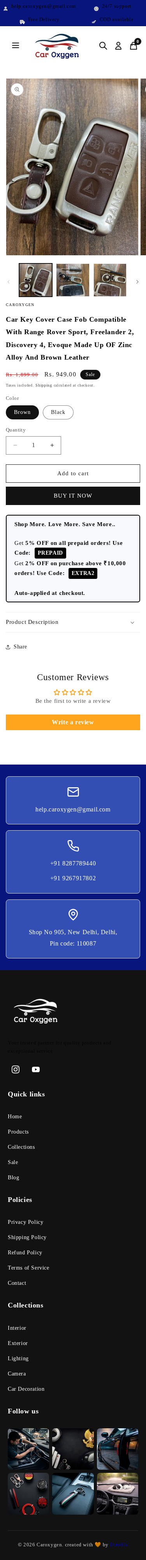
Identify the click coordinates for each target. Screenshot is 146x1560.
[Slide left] (8, 281)
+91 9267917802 (73, 878)
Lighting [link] (18, 1358)
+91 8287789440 (73, 863)
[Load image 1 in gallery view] (35, 280)
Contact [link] (17, 1283)
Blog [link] (13, 1177)
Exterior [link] (18, 1343)
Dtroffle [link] (118, 1544)
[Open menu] (15, 46)
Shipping (43, 385)
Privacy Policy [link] (25, 1222)
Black (58, 412)
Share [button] (20, 647)
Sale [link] (13, 1162)
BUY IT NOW (73, 496)
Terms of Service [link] (28, 1268)
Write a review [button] (73, 722)
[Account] (118, 45)
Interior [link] (17, 1328)
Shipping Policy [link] (27, 1237)
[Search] (103, 45)
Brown (22, 412)
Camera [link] (17, 1374)
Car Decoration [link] (26, 1389)
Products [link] (18, 1132)
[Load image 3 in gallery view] (110, 280)
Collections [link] (21, 1147)
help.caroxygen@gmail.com (72, 809)
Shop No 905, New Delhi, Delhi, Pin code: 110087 (73, 938)
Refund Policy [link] (25, 1253)
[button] (73, 622)
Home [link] (15, 1116)
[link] (73, 1013)
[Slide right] (137, 281)
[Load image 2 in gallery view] (72, 280)
